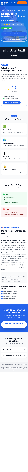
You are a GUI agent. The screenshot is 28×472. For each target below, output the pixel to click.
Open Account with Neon (12, 34)
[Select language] (11, 3)
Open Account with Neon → (14, 324)
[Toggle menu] (15, 3)
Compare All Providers (14, 39)
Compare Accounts (22, 2)
